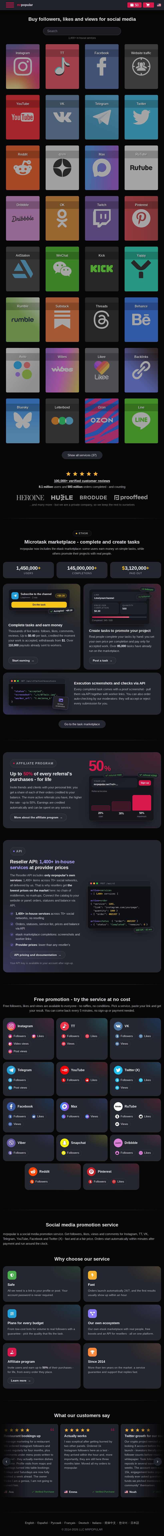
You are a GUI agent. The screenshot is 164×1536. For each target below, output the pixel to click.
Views (70, 1043)
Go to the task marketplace (82, 724)
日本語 (135, 1522)
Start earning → (23, 660)
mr (25, 5)
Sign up (145, 783)
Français (69, 1522)
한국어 (123, 1522)
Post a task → (102, 660)
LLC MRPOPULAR (91, 1529)
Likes (40, 1036)
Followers (20, 1036)
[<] (6, 1462)
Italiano (96, 1522)
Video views (21, 1043)
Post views (20, 1051)
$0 (137, 5)
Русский (56, 1522)
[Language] (159, 5)
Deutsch (84, 1522)
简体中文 (110, 1522)
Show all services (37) (82, 455)
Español (42, 1522)
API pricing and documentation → (37, 954)
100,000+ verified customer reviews (82, 481)
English (29, 1522)
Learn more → (21, 1380)
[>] (158, 1462)
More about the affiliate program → (38, 817)
